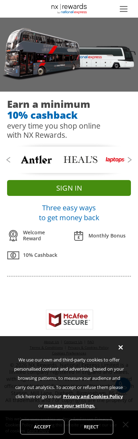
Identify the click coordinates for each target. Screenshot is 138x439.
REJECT (91, 426)
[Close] (120, 347)
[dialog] (69, 387)
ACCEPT (42, 426)
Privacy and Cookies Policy (93, 396)
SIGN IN (69, 188)
